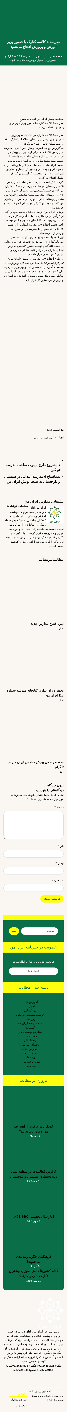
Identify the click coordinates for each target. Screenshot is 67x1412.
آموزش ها (32, 1002)
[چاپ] (17, 445)
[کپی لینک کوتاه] (10, 443)
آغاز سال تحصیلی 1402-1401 (33, 1216)
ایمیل (59, 863)
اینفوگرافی (30, 1040)
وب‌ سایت (58, 880)
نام (61, 846)
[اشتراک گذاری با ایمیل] (24, 445)
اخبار (61, 437)
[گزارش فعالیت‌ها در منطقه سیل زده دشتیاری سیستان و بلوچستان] (33, 1151)
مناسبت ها (30, 1053)
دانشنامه (32, 1036)
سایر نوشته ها (32, 1061)
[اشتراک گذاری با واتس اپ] (38, 443)
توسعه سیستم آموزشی (30, 1014)
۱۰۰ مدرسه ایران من (45, 437)
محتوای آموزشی (30, 1044)
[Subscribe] (13, 971)
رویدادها (31, 1057)
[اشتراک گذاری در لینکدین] (45, 443)
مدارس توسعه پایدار (30, 1031)
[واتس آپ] (19, 1377)
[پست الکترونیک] (12, 1377)
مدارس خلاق (30, 1048)
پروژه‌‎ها (31, 1019)
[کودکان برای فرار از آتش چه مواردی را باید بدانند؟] (33, 1106)
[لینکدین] (47, 1375)
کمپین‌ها (30, 1027)
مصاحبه (31, 1065)
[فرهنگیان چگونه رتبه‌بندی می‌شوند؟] (33, 1236)
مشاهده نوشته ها (17, 506)
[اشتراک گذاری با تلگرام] (31, 443)
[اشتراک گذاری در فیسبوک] (60, 443)
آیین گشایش (30, 1010)
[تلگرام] (33, 1375)
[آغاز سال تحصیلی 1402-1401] (33, 1196)
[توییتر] (40, 1377)
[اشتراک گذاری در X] (52, 443)
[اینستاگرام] (55, 1377)
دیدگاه (59, 806)
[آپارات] (26, 1377)
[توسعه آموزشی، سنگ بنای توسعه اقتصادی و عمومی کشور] (7, 17)
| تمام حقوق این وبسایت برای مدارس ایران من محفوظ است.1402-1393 (46, 1395)
